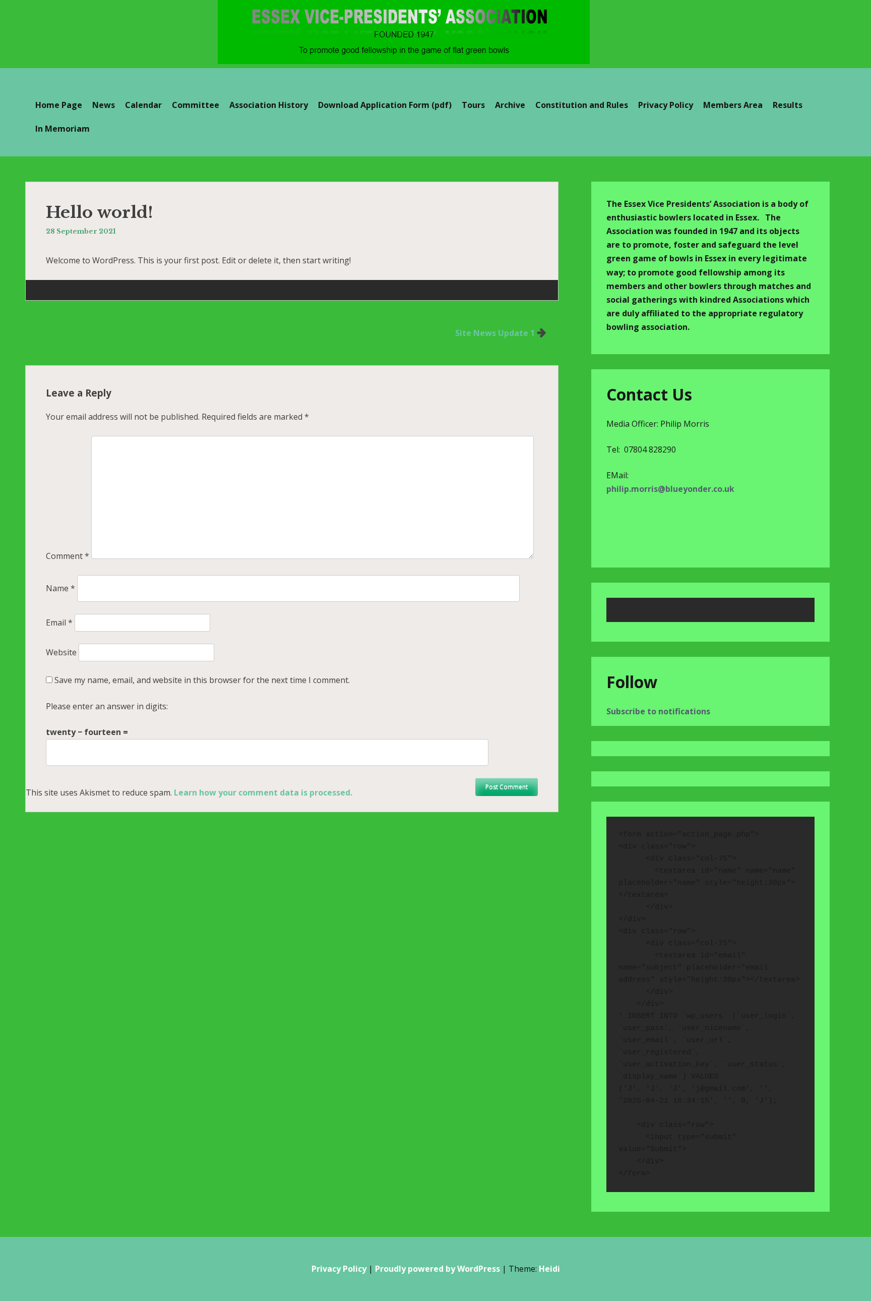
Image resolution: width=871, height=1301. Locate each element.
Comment (67, 555)
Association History (268, 104)
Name (60, 588)
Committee (195, 104)
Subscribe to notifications (658, 711)
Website (61, 652)
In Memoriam (62, 128)
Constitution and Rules (581, 104)
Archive (510, 104)
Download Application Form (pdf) (385, 104)
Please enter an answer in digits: (107, 706)
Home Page (58, 104)
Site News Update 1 (495, 332)
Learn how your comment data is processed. (263, 792)
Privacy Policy (665, 104)
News (103, 104)
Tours (473, 104)
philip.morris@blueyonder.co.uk (670, 488)
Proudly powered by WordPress (437, 1268)
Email (59, 622)
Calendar (143, 104)
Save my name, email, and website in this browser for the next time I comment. (202, 680)
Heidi (549, 1268)
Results (787, 104)
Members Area (733, 104)
